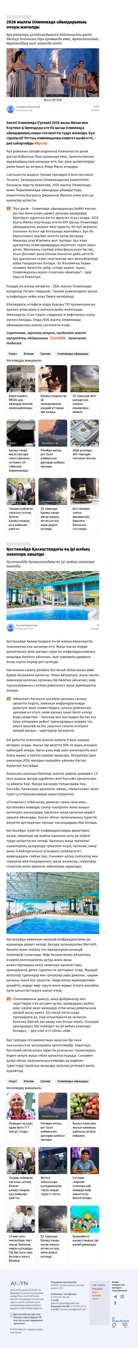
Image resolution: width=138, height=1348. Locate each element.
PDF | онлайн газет (96, 1295)
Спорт (26, 17)
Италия (29, 353)
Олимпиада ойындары (72, 353)
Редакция (97, 1288)
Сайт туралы (98, 1285)
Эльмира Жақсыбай (28, 106)
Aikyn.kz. (41, 143)
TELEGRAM (58, 338)
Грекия (45, 353)
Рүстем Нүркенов (27, 625)
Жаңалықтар (14, 17)
